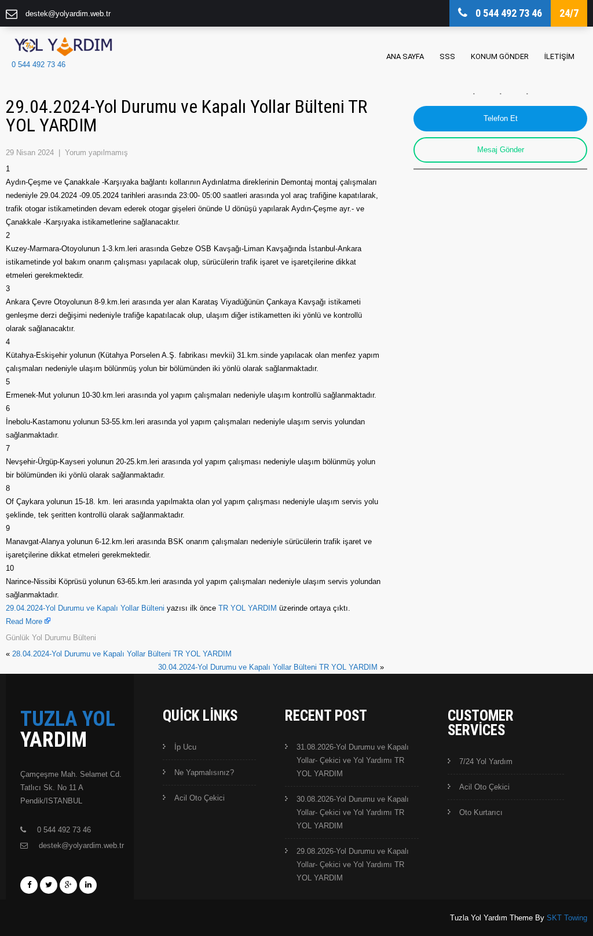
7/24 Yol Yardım (486, 761)
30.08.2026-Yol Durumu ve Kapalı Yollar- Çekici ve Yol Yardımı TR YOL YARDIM (352, 812)
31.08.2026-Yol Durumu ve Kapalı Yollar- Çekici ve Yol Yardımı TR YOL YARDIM (352, 760)
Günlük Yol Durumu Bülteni (51, 637)
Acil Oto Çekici (199, 798)
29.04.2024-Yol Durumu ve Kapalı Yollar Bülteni (85, 608)
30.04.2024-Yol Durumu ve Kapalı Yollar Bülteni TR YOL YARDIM (268, 667)
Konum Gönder (500, 56)
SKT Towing (567, 917)
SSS (447, 56)
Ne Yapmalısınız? (204, 772)
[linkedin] (88, 885)
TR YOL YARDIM (247, 608)
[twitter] (48, 885)
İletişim (559, 56)
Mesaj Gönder (500, 149)
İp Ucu (185, 747)
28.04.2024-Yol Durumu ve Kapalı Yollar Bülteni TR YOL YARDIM (122, 653)
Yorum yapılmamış (96, 152)
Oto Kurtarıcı (481, 812)
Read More (24, 621)
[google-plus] (68, 885)
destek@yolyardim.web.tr (68, 13)
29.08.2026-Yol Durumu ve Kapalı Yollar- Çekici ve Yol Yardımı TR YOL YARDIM (352, 864)
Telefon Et (501, 118)
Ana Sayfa (405, 56)
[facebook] (29, 885)
